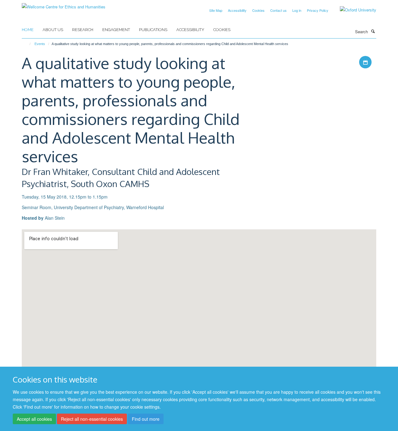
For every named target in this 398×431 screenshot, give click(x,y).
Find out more (146, 419)
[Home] (27, 43)
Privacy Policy (317, 10)
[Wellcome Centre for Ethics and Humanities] (63, 4)
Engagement (116, 29)
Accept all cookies (34, 419)
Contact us (278, 10)
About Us (53, 29)
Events (40, 44)
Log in (296, 10)
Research (82, 29)
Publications (153, 29)
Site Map (215, 10)
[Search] (372, 31)
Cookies (258, 10)
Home (28, 29)
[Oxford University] (353, 10)
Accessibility (237, 10)
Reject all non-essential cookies (92, 419)
